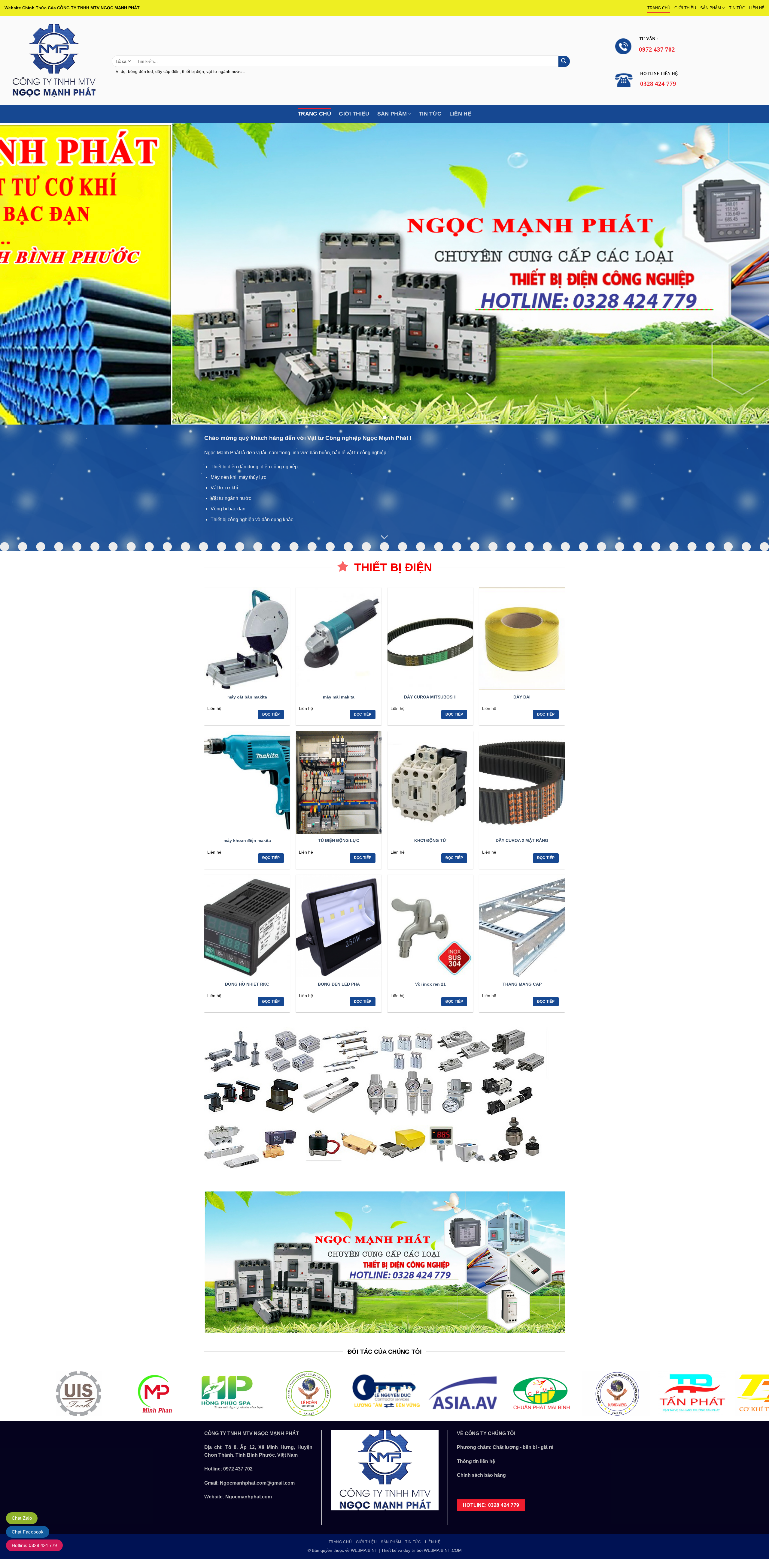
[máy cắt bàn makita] (247, 638)
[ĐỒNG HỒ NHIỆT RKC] (247, 926)
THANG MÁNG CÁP (522, 984)
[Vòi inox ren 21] (430, 926)
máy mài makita (338, 697)
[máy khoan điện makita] (247, 782)
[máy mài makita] (338, 638)
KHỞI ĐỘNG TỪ (430, 840)
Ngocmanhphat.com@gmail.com (257, 1482)
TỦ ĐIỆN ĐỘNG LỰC (338, 840)
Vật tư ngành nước (231, 498)
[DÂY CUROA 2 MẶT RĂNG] (522, 782)
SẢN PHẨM (710, 8)
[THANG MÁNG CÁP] (522, 926)
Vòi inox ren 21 (430, 984)
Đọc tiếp (271, 714)
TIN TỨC (737, 8)
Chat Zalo (22, 1518)
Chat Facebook (28, 1531)
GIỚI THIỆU (685, 8)
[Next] (746, 273)
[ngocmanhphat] (54, 60)
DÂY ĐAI (521, 697)
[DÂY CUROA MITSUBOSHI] (430, 638)
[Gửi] (564, 61)
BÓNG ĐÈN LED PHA (339, 984)
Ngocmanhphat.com (248, 1496)
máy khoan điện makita (247, 840)
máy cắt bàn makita (247, 697)
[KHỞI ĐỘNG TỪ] (430, 782)
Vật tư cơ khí (224, 487)
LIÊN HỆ (756, 8)
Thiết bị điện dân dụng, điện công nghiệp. (255, 466)
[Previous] (22, 273)
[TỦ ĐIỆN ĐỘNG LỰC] (338, 782)
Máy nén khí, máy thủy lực (238, 477)
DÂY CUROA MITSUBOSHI (430, 697)
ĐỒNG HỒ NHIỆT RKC (247, 984)
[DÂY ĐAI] (522, 638)
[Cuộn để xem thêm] (384, 537)
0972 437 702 (238, 1468)
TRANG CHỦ (658, 8)
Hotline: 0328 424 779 (34, 1545)
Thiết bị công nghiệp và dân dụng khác (252, 519)
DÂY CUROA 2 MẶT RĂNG (522, 840)
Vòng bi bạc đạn (228, 508)
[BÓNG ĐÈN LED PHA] (338, 926)
